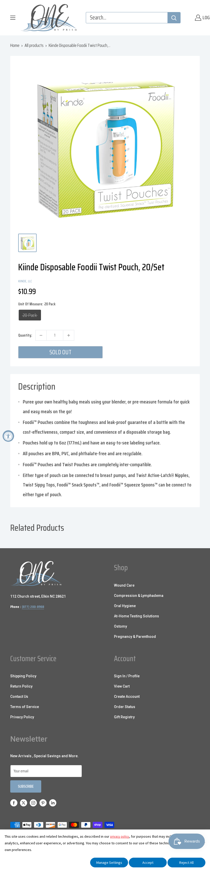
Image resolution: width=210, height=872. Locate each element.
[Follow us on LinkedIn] (52, 802)
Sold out (60, 352)
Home (14, 45)
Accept (147, 862)
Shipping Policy (23, 676)
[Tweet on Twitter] (178, 280)
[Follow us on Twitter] (23, 802)
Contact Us (19, 696)
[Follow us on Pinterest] (43, 802)
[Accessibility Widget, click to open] (8, 436)
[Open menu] (12, 18)
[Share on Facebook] (159, 280)
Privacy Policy (22, 717)
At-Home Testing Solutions (136, 616)
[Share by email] (188, 280)
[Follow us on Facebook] (13, 802)
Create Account (127, 696)
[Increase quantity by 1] (68, 335)
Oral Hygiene (125, 606)
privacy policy (119, 836)
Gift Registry (124, 717)
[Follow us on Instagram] (33, 802)
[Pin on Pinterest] (168, 280)
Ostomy (120, 626)
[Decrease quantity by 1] (41, 335)
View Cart (122, 686)
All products (34, 45)
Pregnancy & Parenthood (135, 637)
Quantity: (25, 335)
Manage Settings (109, 862)
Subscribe (26, 786)
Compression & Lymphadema (138, 596)
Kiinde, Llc (25, 281)
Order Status (124, 707)
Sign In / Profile (127, 676)
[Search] (173, 17)
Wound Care (124, 585)
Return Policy (21, 686)
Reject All (186, 862)
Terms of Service (24, 707)
